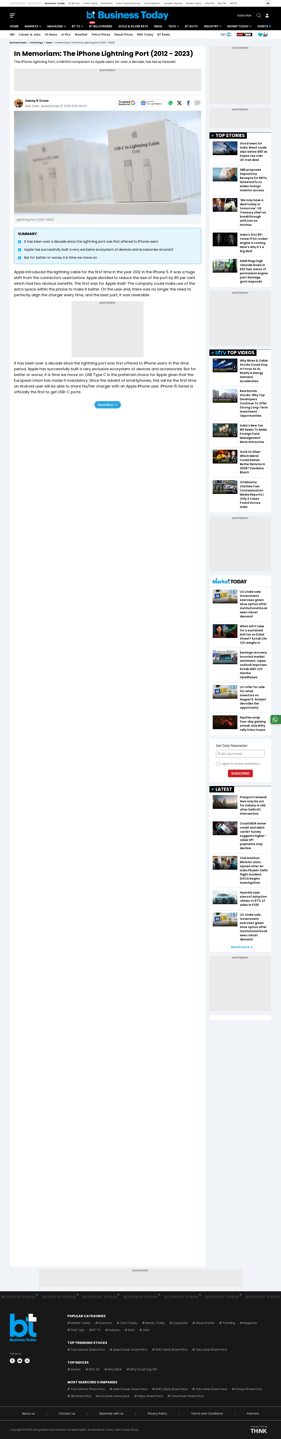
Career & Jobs (30, 34)
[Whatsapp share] (170, 103)
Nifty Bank (115, 1369)
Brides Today (193, 3)
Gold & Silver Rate (133, 26)
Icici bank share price (114, 1396)
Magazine (55, 26)
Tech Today (128, 1323)
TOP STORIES (230, 135)
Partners (253, 1413)
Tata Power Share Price (187, 1396)
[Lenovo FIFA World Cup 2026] (244, 34)
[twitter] (27, 1360)
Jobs (146, 1330)
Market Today (80, 1323)
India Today (90, 3)
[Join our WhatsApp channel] (275, 723)
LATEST (224, 789)
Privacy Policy (157, 1413)
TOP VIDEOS (240, 352)
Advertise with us (111, 1413)
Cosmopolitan (152, 3)
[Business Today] (128, 15)
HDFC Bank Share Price (171, 1350)
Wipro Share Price (150, 1396)
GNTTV (233, 3)
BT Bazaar (74, 3)
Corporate (180, 1323)
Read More (105, 404)
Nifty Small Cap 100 (143, 1369)
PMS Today (145, 34)
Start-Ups (77, 1330)
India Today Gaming (128, 3)
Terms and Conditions (207, 1413)
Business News (18, 42)
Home (14, 26)
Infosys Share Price (248, 1389)
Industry (211, 26)
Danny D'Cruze (37, 101)
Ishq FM (209, 3)
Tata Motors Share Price (88, 1350)
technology (36, 42)
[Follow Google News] (150, 103)
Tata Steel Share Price (211, 1350)
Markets (31, 26)
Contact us (67, 1413)
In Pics (66, 34)
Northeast (107, 3)
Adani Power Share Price (130, 1350)
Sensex (76, 1369)
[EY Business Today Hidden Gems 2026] (263, 34)
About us (28, 1413)
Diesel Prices (123, 34)
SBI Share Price (81, 1396)
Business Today (55, 3)
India (158, 26)
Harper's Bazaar (173, 3)
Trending (228, 1323)
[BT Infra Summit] (225, 34)
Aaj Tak (222, 3)
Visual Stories (205, 1323)
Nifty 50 (94, 1369)
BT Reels (163, 34)
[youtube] (19, 1360)
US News (51, 34)
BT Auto (191, 26)
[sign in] (267, 15)
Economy (105, 1323)
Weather (81, 34)
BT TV (76, 26)
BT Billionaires (100, 26)
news (49, 42)
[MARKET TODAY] (230, 581)
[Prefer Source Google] (127, 103)
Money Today (237, 26)
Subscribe (244, 15)
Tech (172, 26)
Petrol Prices (101, 34)
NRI (12, 34)
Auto (131, 1330)
